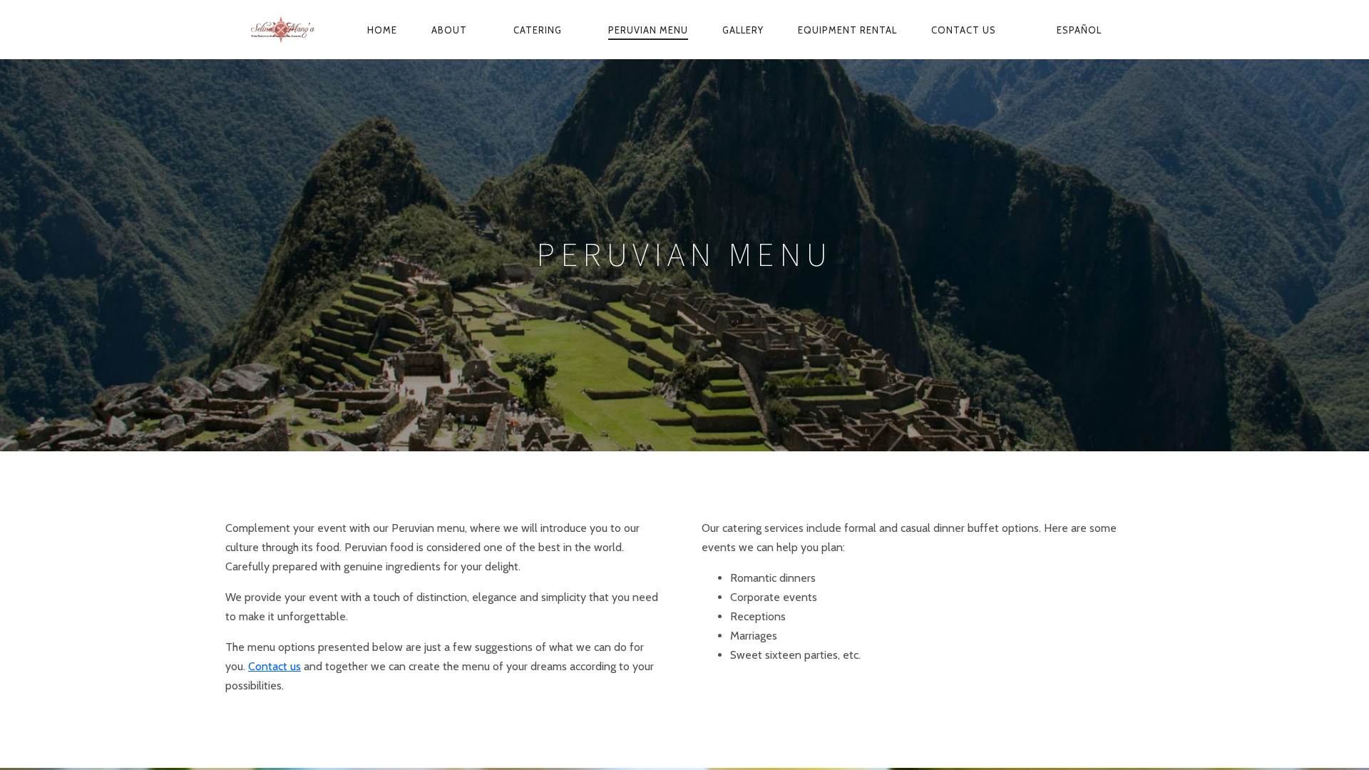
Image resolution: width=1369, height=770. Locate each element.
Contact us (965, 30)
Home (382, 30)
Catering (539, 30)
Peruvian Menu (648, 30)
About (450, 30)
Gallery (743, 30)
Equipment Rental (847, 30)
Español (1079, 30)
